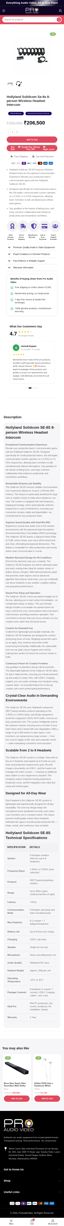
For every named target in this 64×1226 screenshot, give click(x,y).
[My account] (60, 11)
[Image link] (18, 1125)
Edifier (37, 1089)
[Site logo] (32, 10)
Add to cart (32, 140)
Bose (6, 1089)
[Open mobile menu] (4, 11)
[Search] (59, 19)
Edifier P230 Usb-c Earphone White (43, 1084)
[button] (16, 113)
